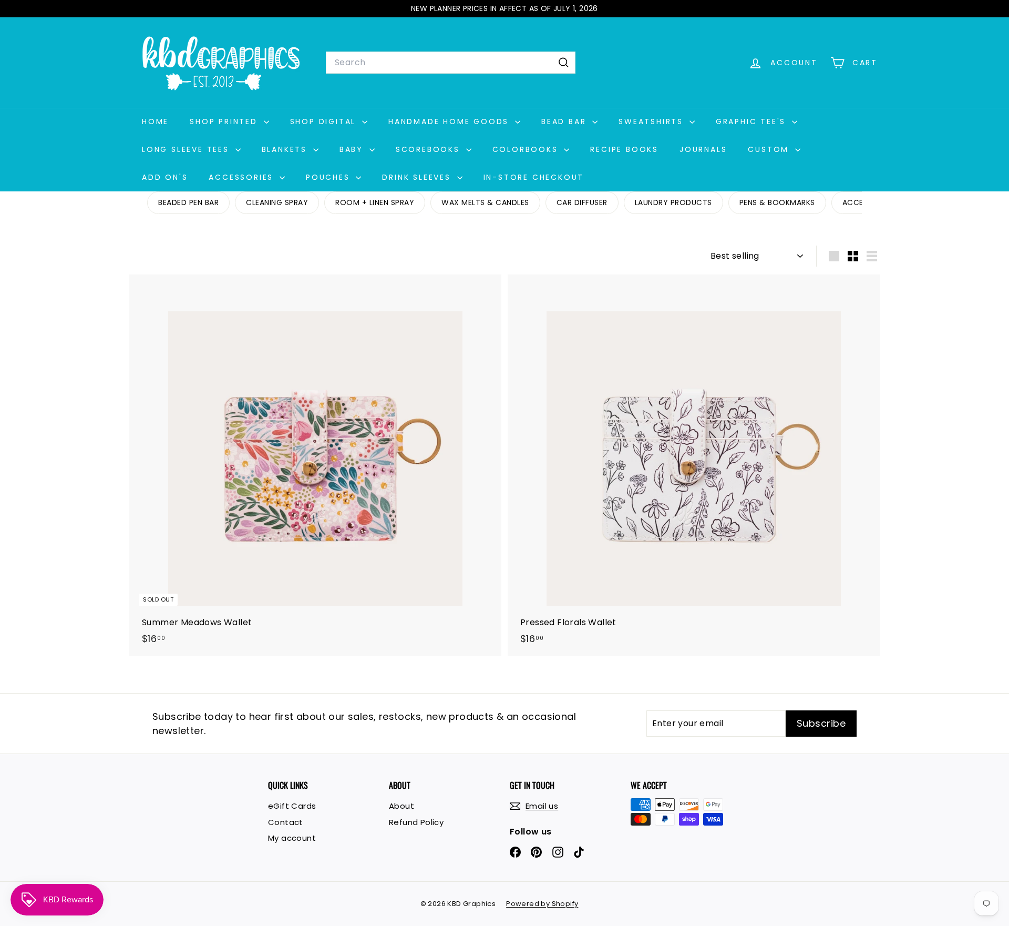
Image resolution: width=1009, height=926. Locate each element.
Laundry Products (673, 202)
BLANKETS (286, 149)
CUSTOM (770, 149)
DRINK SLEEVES (418, 177)
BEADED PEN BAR (188, 202)
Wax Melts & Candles (485, 202)
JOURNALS (703, 149)
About (401, 805)
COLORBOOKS (527, 149)
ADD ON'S (165, 177)
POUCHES (329, 177)
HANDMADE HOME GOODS (450, 121)
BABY (353, 149)
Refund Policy (416, 822)
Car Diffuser (582, 202)
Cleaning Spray (277, 202)
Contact (285, 822)
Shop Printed (225, 121)
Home (155, 121)
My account (292, 837)
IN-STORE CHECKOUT (533, 177)
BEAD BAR (565, 121)
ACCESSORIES (243, 177)
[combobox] (450, 63)
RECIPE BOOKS (624, 149)
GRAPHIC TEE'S (752, 121)
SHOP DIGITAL (324, 121)
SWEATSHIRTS (653, 121)
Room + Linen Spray (374, 202)
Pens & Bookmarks (777, 202)
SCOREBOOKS (430, 149)
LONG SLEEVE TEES (187, 149)
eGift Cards (292, 805)
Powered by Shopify (542, 904)
